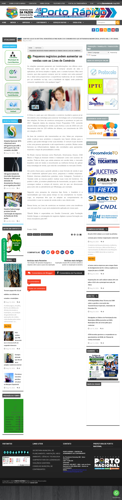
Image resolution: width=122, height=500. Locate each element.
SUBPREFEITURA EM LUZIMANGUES (46, 460)
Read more (8, 326)
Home (4, 3)
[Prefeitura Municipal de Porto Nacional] (76, 17)
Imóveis (13, 22)
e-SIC (92, 3)
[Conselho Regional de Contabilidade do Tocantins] (103, 202)
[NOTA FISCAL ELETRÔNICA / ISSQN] (110, 93)
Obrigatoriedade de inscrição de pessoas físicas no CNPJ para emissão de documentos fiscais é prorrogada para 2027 (12, 180)
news (30, 234)
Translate (93, 55)
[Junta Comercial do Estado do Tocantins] (103, 176)
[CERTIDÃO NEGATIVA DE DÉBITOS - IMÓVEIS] (13, 113)
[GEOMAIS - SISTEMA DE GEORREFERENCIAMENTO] (13, 81)
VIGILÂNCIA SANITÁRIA (41, 463)
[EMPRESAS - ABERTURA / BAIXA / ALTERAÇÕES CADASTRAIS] (103, 109)
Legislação (6, 32)
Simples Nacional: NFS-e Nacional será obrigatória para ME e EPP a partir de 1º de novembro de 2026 (13, 145)
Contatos (32, 3)
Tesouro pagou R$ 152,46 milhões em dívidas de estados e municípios (12, 294)
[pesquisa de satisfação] (103, 136)
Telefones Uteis (59, 3)
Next (116, 368)
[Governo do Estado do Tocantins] (103, 166)
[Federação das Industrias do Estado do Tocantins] (103, 194)
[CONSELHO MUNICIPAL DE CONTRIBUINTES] (13, 65)
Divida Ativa (77, 22)
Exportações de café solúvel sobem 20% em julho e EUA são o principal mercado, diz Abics (103, 282)
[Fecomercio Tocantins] (103, 154)
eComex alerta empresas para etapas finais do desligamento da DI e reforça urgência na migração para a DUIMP (103, 268)
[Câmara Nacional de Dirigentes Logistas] (103, 210)
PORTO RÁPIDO (20, 481)
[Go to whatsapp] (116, 493)
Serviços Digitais (59, 22)
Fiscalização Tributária (97, 27)
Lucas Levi (34, 483)
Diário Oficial (45, 3)
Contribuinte (41, 22)
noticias (38, 48)
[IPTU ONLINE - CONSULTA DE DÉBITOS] (95, 93)
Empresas (26, 22)
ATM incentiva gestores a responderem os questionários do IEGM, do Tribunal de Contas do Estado (102, 337)
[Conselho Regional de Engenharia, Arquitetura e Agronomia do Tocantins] (103, 185)
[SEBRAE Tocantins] (103, 221)
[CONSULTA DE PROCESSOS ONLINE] (103, 78)
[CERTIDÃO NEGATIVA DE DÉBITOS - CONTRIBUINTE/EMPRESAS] (13, 97)
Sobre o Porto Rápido (17, 3)
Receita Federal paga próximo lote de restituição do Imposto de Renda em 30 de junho (13, 214)
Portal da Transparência (77, 3)
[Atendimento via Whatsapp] (13, 253)
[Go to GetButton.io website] (116, 497)
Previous (89, 368)
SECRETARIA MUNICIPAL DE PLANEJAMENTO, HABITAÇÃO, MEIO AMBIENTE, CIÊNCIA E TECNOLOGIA (46, 454)
